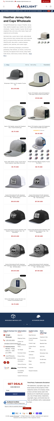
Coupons (31, 367)
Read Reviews (32, 335)
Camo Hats (42, 362)
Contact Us (20, 341)
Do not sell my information (21, 360)
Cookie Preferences (23, 375)
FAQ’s (30, 364)
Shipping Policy (21, 338)
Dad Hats (42, 346)
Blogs (30, 361)
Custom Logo (32, 343)
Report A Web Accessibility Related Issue (15, 406)
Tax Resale (20, 349)
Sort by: (27, 64)
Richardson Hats (44, 353)
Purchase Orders (22, 353)
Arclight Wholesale (14, 416)
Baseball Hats (43, 343)
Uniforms (31, 354)
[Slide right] (30, 324)
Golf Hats (42, 356)
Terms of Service (22, 364)
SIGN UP (15, 394)
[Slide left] (23, 324)
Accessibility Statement (21, 371)
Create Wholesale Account (33, 339)
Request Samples (33, 370)
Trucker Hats (43, 340)
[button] (3, 6)
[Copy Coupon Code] (52, 11)
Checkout (46, 1)
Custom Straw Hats (32, 347)
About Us (20, 335)
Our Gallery (31, 351)
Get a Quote (32, 357)
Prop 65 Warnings (22, 367)
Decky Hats (43, 349)
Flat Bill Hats (43, 359)
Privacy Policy (21, 356)
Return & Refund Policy (22, 345)
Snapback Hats (44, 337)
